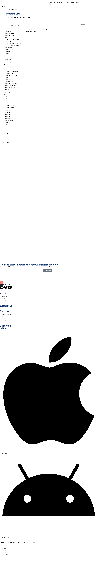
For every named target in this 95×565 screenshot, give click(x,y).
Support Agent (11, 87)
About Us (5, 296)
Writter (9, 89)
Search (83, 24)
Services (60, 2)
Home (6, 9)
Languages (7, 112)
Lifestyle (9, 31)
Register (72, 2)
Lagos (9, 101)
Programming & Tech (13, 35)
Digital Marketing (14, 45)
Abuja (9, 97)
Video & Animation (12, 49)
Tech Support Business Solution (12, 40)
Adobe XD (10, 73)
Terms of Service (7, 300)
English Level (7, 130)
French (9, 116)
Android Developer (12, 75)
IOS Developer (11, 85)
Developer (10, 81)
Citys (5, 95)
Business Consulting (15, 43)
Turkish (9, 124)
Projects (10, 9)
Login (77, 2)
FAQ (3, 316)
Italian (9, 118)
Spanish (9, 122)
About (50, 2)
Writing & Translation (13, 54)
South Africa (10, 105)
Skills (5, 69)
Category (6, 29)
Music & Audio (11, 33)
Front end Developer (13, 83)
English (9, 114)
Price (5, 65)
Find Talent (55, 2)
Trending (9, 47)
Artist (8, 77)
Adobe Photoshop (12, 71)
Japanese (10, 120)
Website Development (13, 52)
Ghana (9, 99)
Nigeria (9, 103)
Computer (10, 79)
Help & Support (6, 314)
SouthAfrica (10, 107)
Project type (7, 59)
